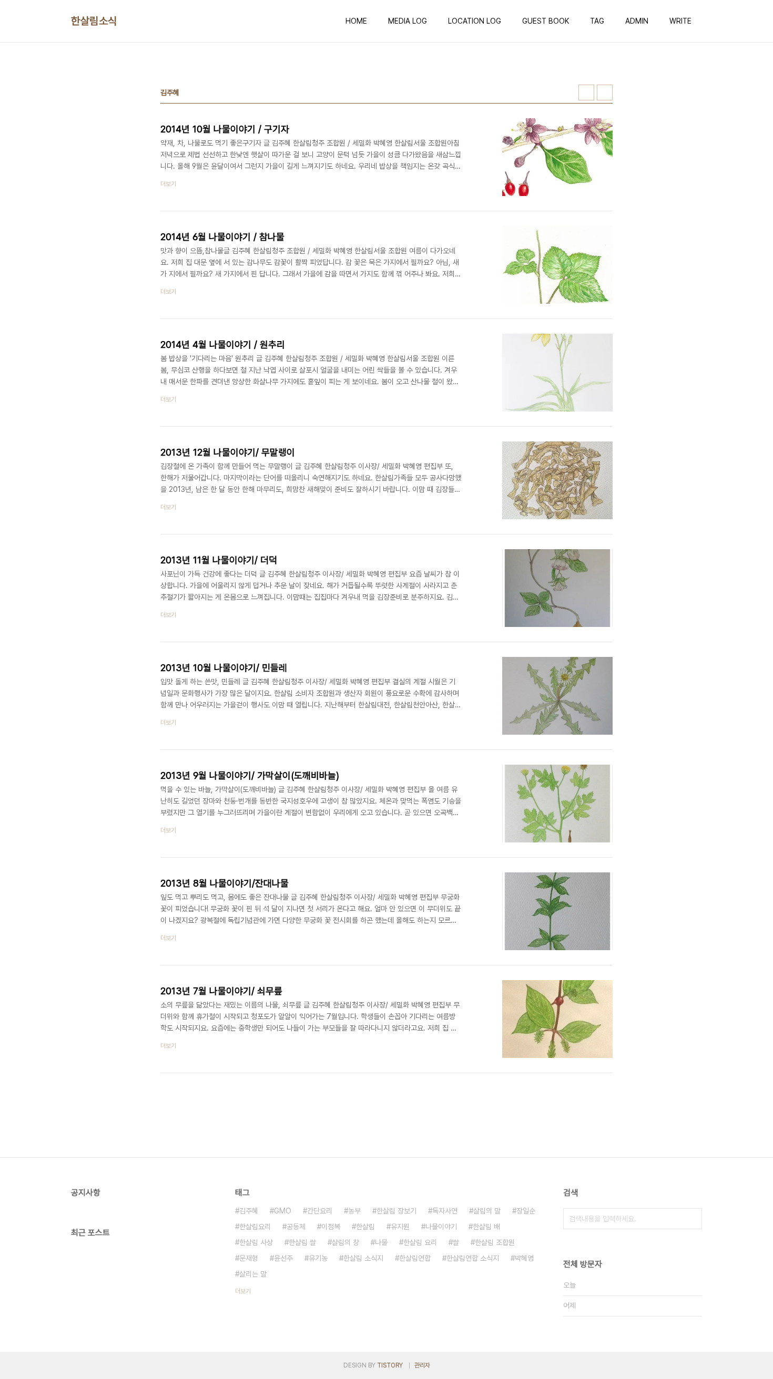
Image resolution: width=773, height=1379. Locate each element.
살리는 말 (253, 1274)
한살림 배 (486, 1226)
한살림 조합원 (495, 1242)
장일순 (525, 1211)
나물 (381, 1242)
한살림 (365, 1226)
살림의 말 (487, 1211)
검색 (691, 1219)
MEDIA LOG (407, 21)
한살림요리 (255, 1226)
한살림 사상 (256, 1242)
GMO (282, 1211)
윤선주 (283, 1258)
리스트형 (605, 92)
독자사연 (444, 1211)
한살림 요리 (420, 1242)
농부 (354, 1211)
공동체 (296, 1226)
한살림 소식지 (363, 1258)
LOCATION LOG (474, 21)
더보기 (243, 1291)
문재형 (248, 1258)
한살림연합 (415, 1258)
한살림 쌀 (302, 1242)
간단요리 (319, 1211)
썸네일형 (586, 92)
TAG (597, 21)
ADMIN (636, 21)
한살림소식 (94, 21)
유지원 (400, 1226)
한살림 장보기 (396, 1211)
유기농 (318, 1258)
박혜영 (524, 1258)
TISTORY (390, 1365)
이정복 (330, 1226)
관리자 (422, 1365)
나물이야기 (441, 1226)
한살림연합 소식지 (472, 1258)
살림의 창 (345, 1242)
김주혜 (248, 1211)
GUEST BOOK (545, 21)
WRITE (680, 21)
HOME (356, 21)
